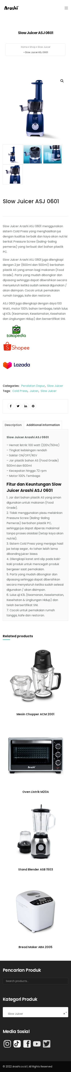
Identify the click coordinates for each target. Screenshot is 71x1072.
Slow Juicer (44, 47)
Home (24, 47)
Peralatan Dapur (33, 386)
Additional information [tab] (43, 425)
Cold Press (19, 391)
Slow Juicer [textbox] (35, 1014)
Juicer (34, 391)
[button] (62, 81)
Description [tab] (13, 425)
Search (60, 982)
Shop (33, 47)
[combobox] (35, 1012)
